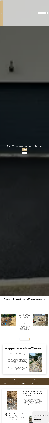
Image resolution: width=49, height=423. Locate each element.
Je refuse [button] (39, 419)
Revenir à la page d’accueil (24, 339)
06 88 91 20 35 (24, 153)
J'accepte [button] (35, 419)
